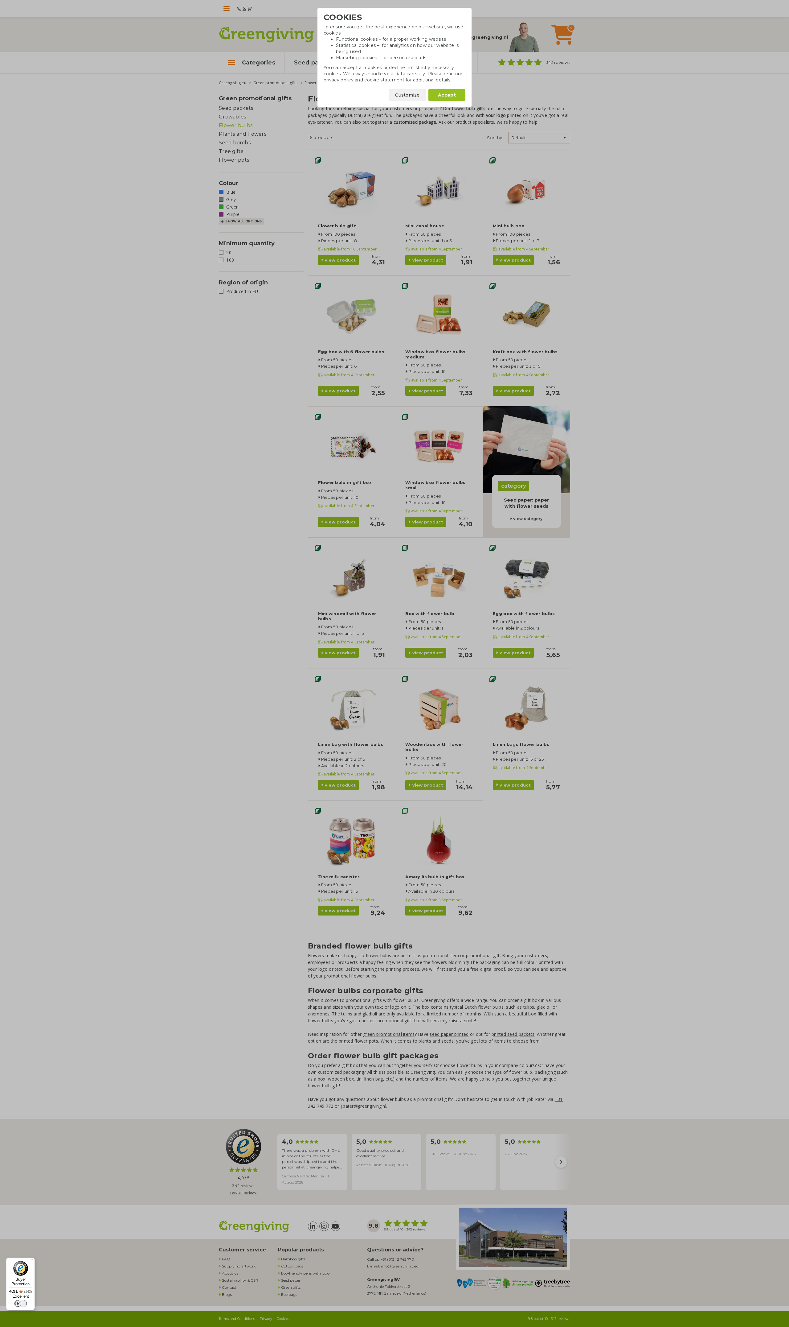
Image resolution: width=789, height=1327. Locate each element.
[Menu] (31, 1261)
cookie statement (384, 80)
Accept (447, 95)
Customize (407, 95)
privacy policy (339, 80)
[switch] (20, 1303)
